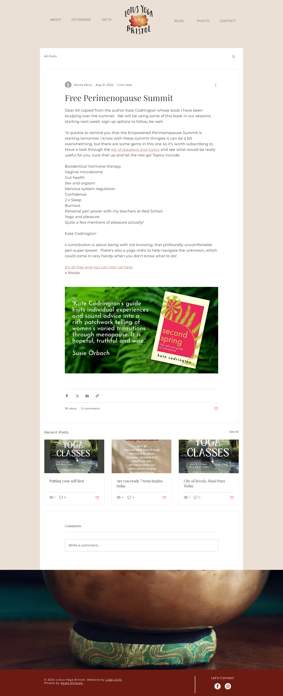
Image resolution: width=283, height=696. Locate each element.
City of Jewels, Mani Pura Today (204, 483)
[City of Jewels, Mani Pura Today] (209, 456)
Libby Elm (113, 679)
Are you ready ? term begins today (140, 483)
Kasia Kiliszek (72, 683)
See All (234, 432)
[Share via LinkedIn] (87, 396)
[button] (55, 20)
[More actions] (215, 84)
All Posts (50, 56)
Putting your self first (66, 480)
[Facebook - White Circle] (217, 686)
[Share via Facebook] (67, 396)
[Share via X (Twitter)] (77, 396)
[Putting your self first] (74, 456)
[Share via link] (97, 396)
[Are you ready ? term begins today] (142, 456)
